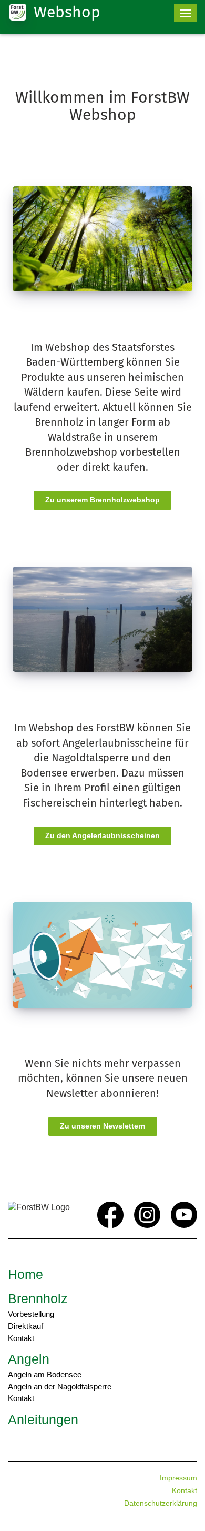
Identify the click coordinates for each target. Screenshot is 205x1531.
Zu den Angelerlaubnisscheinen (102, 835)
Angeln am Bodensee (44, 1374)
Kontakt (21, 1338)
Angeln (28, 1359)
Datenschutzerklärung (160, 1503)
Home (25, 1274)
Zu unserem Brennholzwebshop (102, 500)
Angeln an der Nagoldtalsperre (59, 1386)
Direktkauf (25, 1326)
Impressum (178, 1478)
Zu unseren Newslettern (103, 1126)
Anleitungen (43, 1419)
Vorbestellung (31, 1314)
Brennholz (38, 1298)
